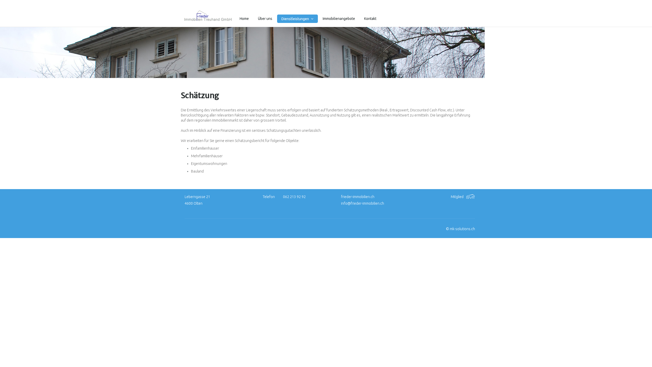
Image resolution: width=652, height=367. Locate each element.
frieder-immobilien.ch (357, 197)
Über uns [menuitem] (265, 19)
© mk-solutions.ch (460, 229)
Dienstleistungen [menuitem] (295, 19)
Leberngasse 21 (197, 197)
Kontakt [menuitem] (370, 19)
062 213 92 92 (294, 197)
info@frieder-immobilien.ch (362, 203)
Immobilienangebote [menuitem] (339, 19)
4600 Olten (193, 203)
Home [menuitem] (244, 19)
